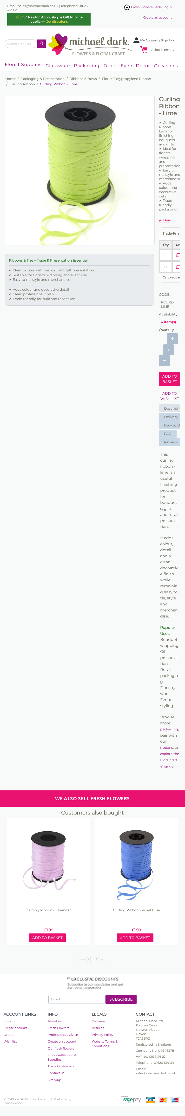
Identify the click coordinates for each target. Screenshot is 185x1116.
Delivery (98, 1021)
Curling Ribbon (22, 84)
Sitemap (54, 1080)
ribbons (166, 747)
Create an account (157, 17)
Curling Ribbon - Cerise (136, 910)
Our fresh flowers (61, 1048)
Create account (15, 1028)
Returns (98, 1028)
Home (10, 79)
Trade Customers (61, 1066)
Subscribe (121, 999)
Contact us (56, 1073)
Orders (9, 1035)
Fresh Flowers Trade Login (151, 7)
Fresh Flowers (58, 1028)
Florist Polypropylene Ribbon (126, 79)
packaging (169, 729)
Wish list (10, 1041)
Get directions (57, 21)
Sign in (9, 1021)
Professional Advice (63, 1035)
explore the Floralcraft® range (169, 760)
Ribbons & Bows (83, 79)
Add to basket (169, 379)
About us (55, 1021)
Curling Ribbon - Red (48, 910)
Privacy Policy (102, 1035)
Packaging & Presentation (43, 79)
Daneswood (13, 1103)
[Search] (41, 43)
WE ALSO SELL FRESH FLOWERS (92, 798)
